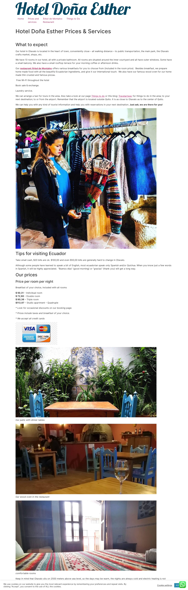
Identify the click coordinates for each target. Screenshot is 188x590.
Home (21, 18)
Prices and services (33, 20)
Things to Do (73, 18)
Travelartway (125, 96)
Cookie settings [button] (164, 585)
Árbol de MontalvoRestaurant (52, 20)
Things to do (98, 96)
